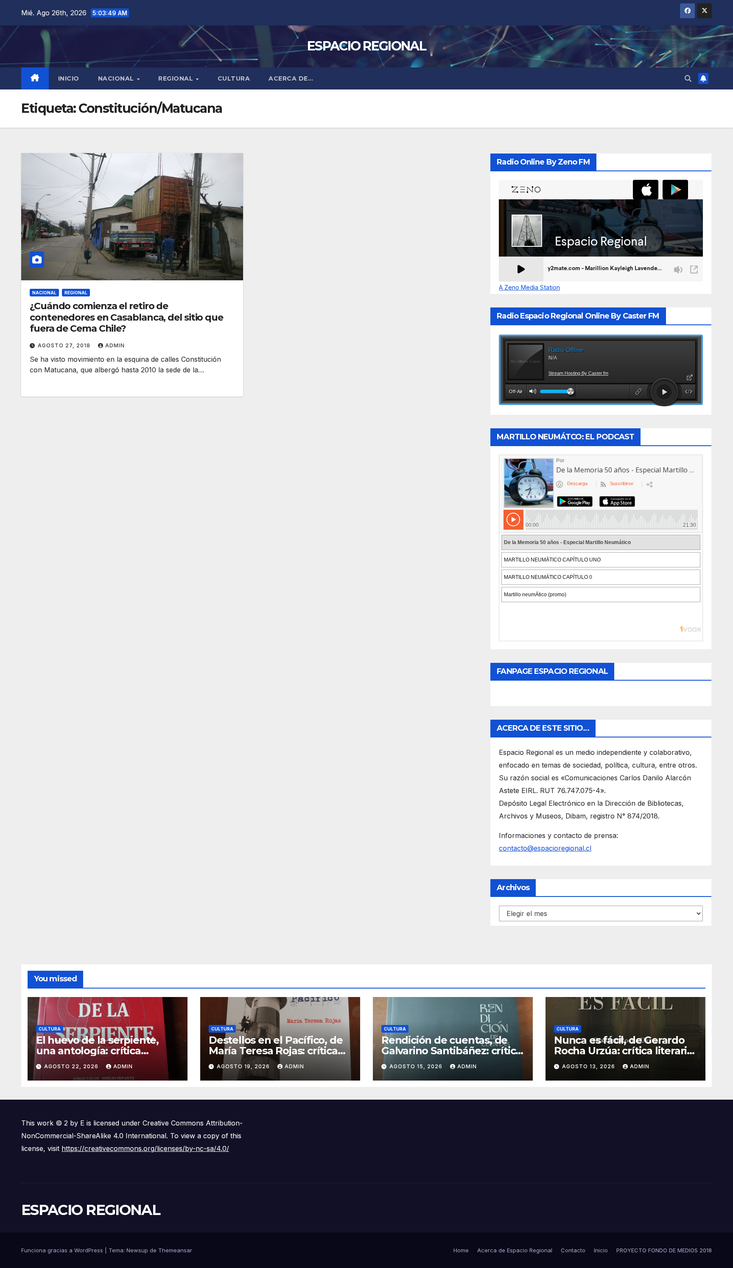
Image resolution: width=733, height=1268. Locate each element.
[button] (688, 78)
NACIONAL (117, 78)
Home (461, 1250)
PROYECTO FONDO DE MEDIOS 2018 (664, 1250)
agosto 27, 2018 (65, 345)
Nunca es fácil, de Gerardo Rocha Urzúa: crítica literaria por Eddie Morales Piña (623, 1050)
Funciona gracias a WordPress (63, 1250)
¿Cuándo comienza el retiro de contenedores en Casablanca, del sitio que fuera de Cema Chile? (126, 317)
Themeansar (175, 1250)
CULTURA (234, 78)
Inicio (68, 78)
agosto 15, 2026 (416, 1066)
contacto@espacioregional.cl (545, 848)
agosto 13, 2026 (589, 1066)
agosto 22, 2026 (72, 1066)
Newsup (137, 1250)
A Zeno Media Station (529, 287)
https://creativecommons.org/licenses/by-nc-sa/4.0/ (145, 1148)
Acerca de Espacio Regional (514, 1250)
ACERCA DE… (291, 78)
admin (115, 345)
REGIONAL (176, 78)
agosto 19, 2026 (244, 1066)
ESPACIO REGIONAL (366, 46)
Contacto (573, 1250)
